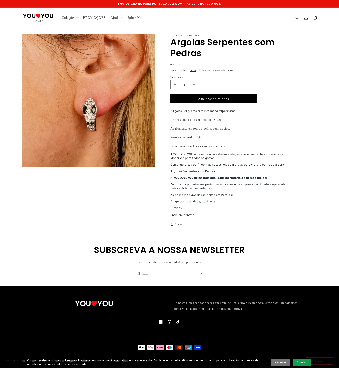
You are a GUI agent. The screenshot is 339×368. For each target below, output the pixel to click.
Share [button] (178, 224)
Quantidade (177, 76)
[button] (70, 17)
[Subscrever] (200, 273)
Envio (193, 70)
